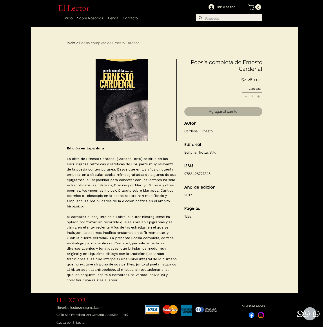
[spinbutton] (252, 96)
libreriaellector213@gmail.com (80, 308)
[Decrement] (245, 96)
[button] (255, 7)
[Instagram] (261, 315)
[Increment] (259, 96)
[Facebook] (251, 315)
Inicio (71, 43)
